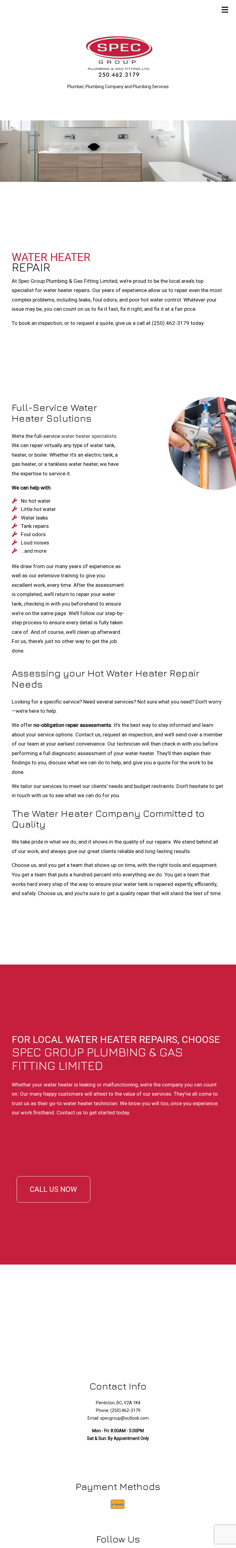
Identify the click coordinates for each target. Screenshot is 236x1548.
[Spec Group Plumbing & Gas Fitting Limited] (118, 57)
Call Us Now (53, 1189)
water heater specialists (88, 436)
